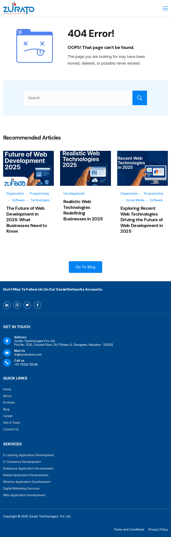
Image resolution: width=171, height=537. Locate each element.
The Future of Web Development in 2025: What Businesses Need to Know (26, 219)
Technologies (40, 200)
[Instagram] (17, 305)
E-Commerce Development (22, 461)
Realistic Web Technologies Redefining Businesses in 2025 (83, 210)
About (7, 396)
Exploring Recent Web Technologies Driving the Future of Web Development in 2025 (141, 219)
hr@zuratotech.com (27, 354)
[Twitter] (27, 305)
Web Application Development (24, 495)
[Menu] (165, 8)
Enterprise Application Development (28, 468)
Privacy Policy (158, 529)
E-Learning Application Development (28, 455)
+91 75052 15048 (26, 364)
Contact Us (11, 429)
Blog (6, 409)
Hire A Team (11, 422)
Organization (15, 193)
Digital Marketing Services (21, 488)
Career (8, 416)
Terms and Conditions (129, 529)
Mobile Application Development (25, 475)
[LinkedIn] (6, 305)
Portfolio (9, 402)
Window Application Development (26, 481)
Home (7, 389)
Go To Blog (85, 267)
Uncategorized (73, 193)
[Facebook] (37, 305)
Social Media (135, 200)
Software (18, 200)
